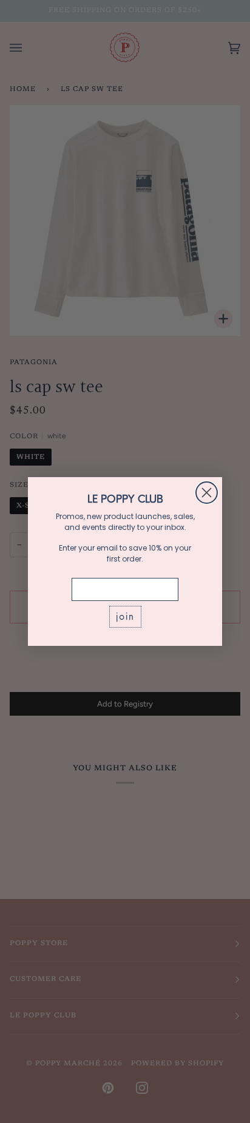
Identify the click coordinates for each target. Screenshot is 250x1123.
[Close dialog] (206, 492)
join (125, 616)
